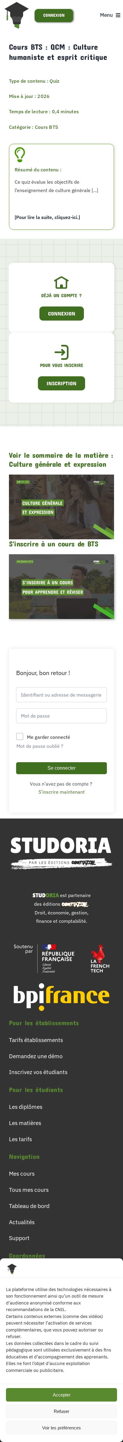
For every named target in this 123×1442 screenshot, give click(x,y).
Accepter (61, 1394)
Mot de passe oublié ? (39, 746)
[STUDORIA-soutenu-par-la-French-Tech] (61, 942)
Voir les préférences (61, 1427)
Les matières (25, 1123)
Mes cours (22, 1173)
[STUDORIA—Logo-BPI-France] (61, 980)
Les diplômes (25, 1106)
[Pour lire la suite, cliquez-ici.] (47, 217)
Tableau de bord (29, 1206)
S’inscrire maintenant (62, 792)
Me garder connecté (48, 737)
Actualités (22, 1222)
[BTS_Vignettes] (61, 557)
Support (19, 1238)
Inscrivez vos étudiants (38, 1072)
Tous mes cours (29, 1189)
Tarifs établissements (36, 1040)
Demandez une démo (36, 1056)
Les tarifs (20, 1139)
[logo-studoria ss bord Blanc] (61, 833)
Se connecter (61, 768)
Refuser (61, 1411)
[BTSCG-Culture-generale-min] (61, 477)
